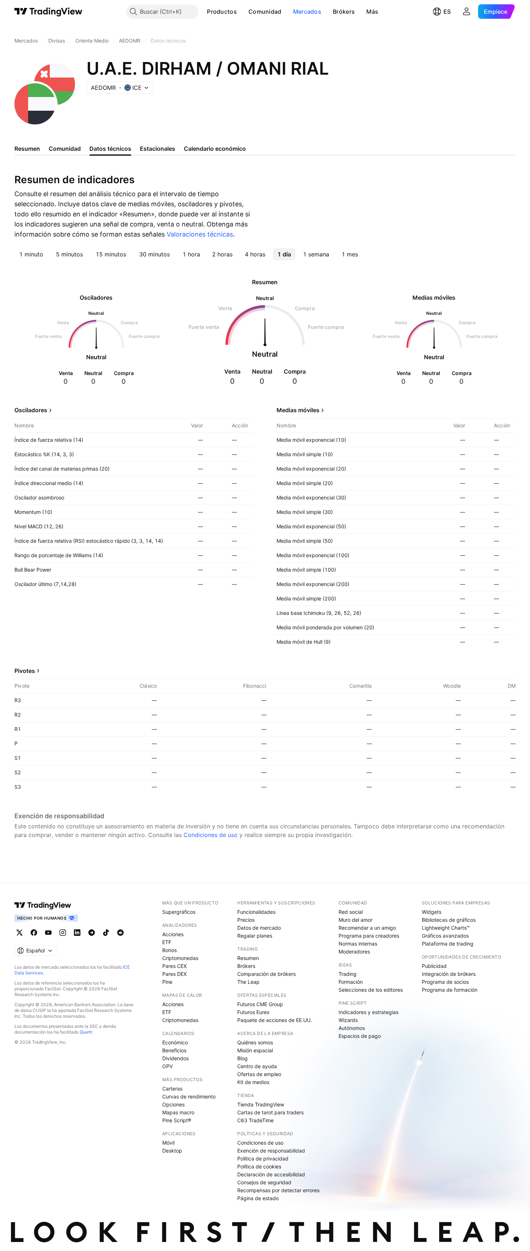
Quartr (86, 1032)
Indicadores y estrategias (368, 1012)
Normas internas (358, 944)
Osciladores (30, 410)
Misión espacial (255, 1050)
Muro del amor (355, 920)
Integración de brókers (449, 974)
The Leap (248, 982)
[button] (242, 11)
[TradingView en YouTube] (48, 933)
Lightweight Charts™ (446, 928)
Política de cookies (259, 1166)
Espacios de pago (360, 1036)
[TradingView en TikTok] (106, 933)
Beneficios (174, 1050)
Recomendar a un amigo (367, 928)
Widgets (431, 912)
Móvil (168, 1143)
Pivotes (24, 670)
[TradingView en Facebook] (34, 933)
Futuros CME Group (260, 1004)
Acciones (173, 934)
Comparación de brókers (266, 974)
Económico (175, 1042)
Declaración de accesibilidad (271, 1174)
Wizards (348, 1020)
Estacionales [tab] (157, 148)
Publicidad (434, 966)
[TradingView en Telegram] (92, 933)
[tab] (31, 254)
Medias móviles (298, 410)
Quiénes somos (255, 1042)
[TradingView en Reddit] (120, 933)
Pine (167, 982)
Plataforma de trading (447, 944)
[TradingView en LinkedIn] (77, 933)
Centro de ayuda (257, 1066)
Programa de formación (449, 990)
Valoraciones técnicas (200, 234)
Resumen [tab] (27, 148)
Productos (222, 11)
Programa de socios (445, 982)
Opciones (173, 1104)
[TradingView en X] (19, 933)
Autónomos (352, 1028)
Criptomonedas (180, 958)
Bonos (169, 950)
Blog (242, 1058)
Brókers (344, 11)
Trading (348, 974)
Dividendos (175, 1058)
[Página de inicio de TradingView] (48, 11)
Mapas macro (178, 1112)
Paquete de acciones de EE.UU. (274, 1020)
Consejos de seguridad (264, 1182)
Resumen (248, 958)
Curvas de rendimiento (189, 1096)
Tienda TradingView (260, 1104)
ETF (166, 942)
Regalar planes (254, 936)
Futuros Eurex (253, 1012)
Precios (246, 920)
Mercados (307, 11)
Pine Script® (176, 1120)
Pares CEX (174, 966)
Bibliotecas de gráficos (449, 920)
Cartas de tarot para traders (270, 1112)
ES (447, 11)
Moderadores (354, 951)
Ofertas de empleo (259, 1074)
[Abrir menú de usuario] (466, 11)
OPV (167, 1066)
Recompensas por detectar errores (278, 1190)
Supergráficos (178, 912)
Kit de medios (253, 1082)
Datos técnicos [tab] (110, 148)
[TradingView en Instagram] (63, 933)
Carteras (172, 1088)
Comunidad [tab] (65, 148)
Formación (351, 982)
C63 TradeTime (255, 1120)
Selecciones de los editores (371, 990)
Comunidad (265, 11)
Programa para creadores (369, 936)
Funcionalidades (256, 912)
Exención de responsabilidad (271, 1151)
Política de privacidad (262, 1158)
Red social (351, 912)
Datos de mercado (259, 928)
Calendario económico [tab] (215, 148)
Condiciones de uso (211, 834)
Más (372, 11)
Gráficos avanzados (445, 936)
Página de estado (258, 1198)
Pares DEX (174, 974)
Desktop (172, 1151)
